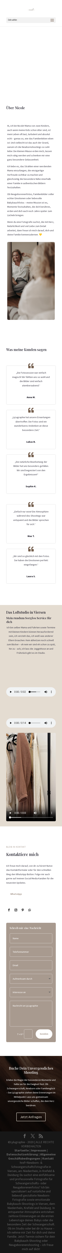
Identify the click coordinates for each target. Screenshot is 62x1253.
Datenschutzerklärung (22, 1154)
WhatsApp (16, 893)
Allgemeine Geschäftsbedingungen (32, 1156)
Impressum (38, 1150)
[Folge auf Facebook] (9, 910)
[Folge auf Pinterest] (22, 910)
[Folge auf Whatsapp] (29, 910)
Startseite (21, 1150)
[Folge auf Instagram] (16, 910)
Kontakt (48, 1158)
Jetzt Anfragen (31, 1117)
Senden (44, 1033)
